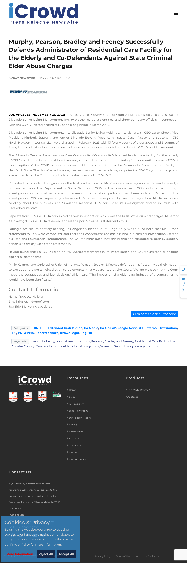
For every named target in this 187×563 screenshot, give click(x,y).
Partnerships (76, 431)
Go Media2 (108, 328)
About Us (74, 438)
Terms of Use (123, 556)
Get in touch (17, 514)
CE (44, 328)
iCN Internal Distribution (158, 328)
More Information (19, 554)
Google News (127, 328)
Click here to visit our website (154, 314)
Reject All (46, 554)
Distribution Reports (80, 417)
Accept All (66, 554)
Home (72, 390)
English (86, 333)
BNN (37, 328)
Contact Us (75, 445)
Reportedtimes (46, 333)
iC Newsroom (77, 403)
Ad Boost (132, 396)
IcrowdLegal (69, 333)
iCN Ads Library (77, 459)
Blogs (72, 396)
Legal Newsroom (78, 410)
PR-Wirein (26, 333)
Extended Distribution (65, 328)
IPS (13, 333)
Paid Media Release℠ (138, 390)
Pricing (73, 424)
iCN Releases (76, 452)
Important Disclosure (147, 556)
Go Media (91, 328)
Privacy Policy (103, 556)
